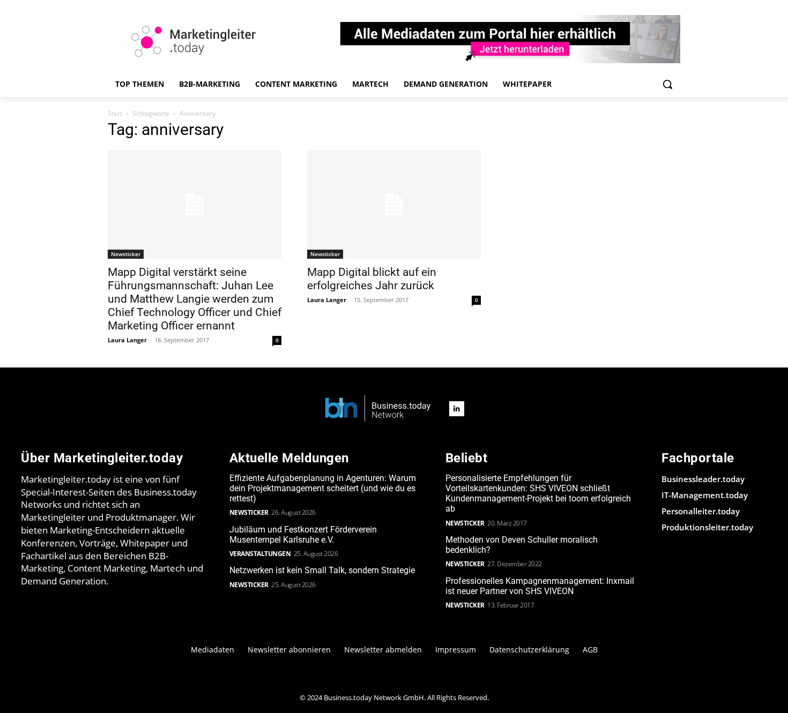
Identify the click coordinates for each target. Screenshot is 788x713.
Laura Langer (127, 340)
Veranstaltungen (260, 553)
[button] (667, 84)
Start (115, 113)
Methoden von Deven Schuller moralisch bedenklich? (521, 545)
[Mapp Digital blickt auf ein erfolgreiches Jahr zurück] (394, 204)
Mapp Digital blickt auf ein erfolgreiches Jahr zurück (371, 279)
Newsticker (125, 254)
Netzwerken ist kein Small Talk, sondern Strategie (322, 570)
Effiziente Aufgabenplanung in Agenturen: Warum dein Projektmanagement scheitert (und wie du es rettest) (322, 488)
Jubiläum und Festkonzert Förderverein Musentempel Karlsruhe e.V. (303, 534)
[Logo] (378, 409)
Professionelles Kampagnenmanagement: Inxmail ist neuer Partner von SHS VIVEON (539, 586)
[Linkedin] (456, 408)
